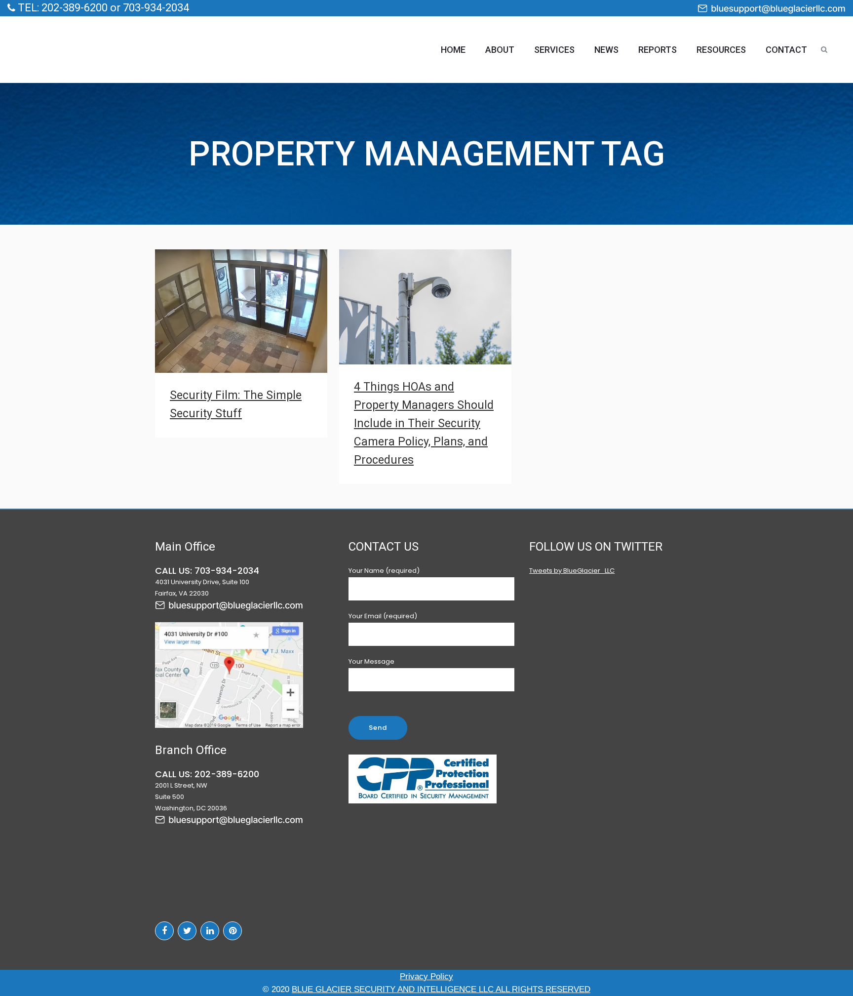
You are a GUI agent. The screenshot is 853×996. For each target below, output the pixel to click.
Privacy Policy (426, 976)
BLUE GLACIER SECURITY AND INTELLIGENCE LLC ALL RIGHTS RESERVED (441, 989)
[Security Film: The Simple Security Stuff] (241, 311)
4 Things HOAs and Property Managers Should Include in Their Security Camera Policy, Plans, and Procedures (424, 423)
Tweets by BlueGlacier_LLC (572, 570)
